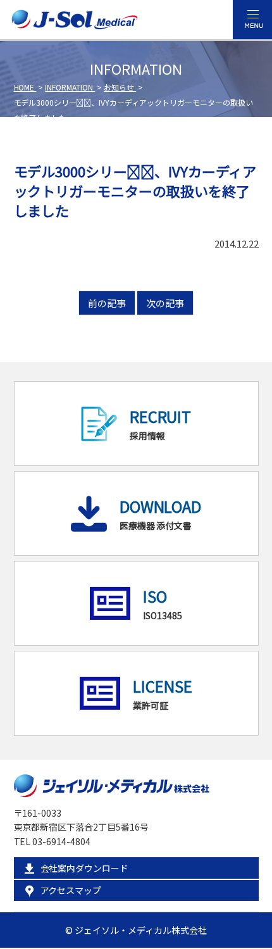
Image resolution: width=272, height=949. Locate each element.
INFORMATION (70, 87)
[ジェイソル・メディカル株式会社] (74, 21)
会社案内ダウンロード (84, 868)
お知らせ (120, 87)
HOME (25, 87)
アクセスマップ (71, 890)
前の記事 (107, 303)
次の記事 (165, 303)
